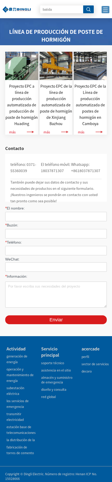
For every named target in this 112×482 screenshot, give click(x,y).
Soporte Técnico (52, 363)
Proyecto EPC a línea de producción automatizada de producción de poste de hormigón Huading (21, 104)
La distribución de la (21, 440)
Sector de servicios (95, 364)
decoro (87, 371)
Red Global (48, 396)
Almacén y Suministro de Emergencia (56, 379)
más (12, 131)
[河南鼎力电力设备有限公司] (17, 5)
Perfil (85, 356)
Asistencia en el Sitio (56, 370)
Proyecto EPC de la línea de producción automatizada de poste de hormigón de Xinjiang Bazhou (56, 104)
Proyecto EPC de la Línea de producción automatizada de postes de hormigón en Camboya (90, 104)
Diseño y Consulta (53, 389)
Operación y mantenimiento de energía (20, 375)
